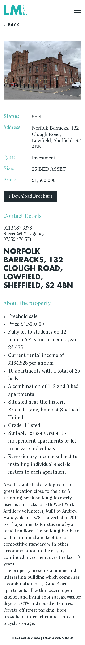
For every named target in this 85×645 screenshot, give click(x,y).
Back (13, 25)
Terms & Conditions (58, 638)
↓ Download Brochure (30, 196)
